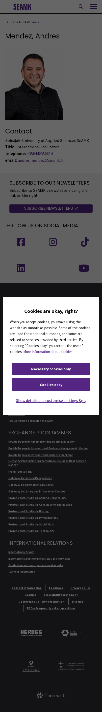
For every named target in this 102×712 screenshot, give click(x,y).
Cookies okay (51, 384)
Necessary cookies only (51, 369)
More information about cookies (48, 351)
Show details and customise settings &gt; (51, 400)
